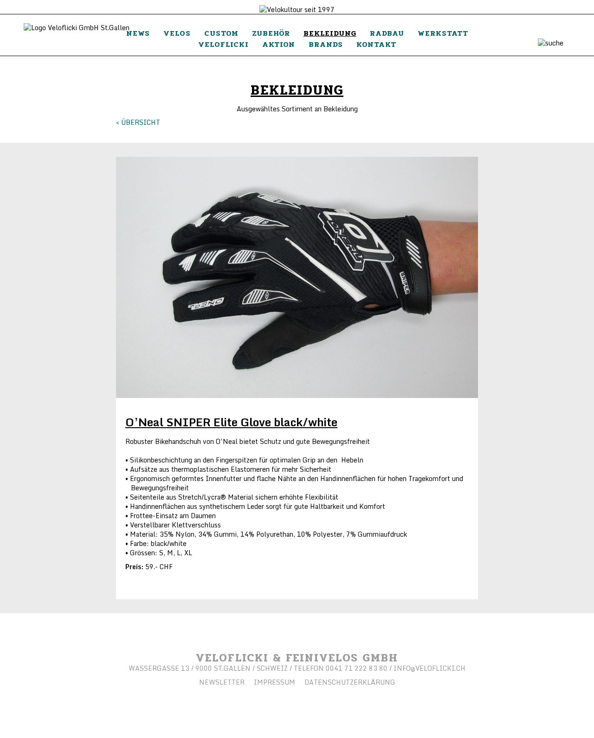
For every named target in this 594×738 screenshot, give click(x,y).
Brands (326, 44)
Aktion (278, 44)
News (138, 33)
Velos (177, 33)
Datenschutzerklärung (349, 682)
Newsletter (222, 682)
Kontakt (376, 44)
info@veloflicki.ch (429, 668)
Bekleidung (329, 33)
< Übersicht (138, 122)
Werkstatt (443, 33)
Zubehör (271, 33)
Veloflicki (223, 44)
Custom (221, 33)
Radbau (387, 33)
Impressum (274, 682)
